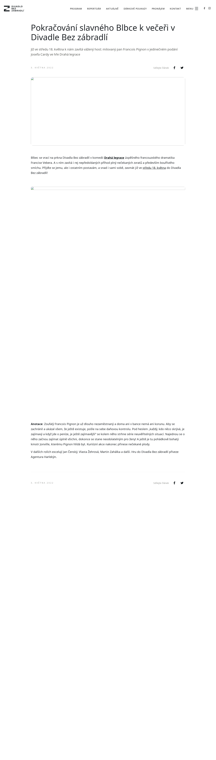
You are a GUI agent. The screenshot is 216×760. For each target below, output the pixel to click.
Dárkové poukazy (135, 8)
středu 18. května (154, 168)
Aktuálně (112, 8)
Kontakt (175, 8)
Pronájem (158, 8)
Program (76, 8)
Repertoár (94, 8)
